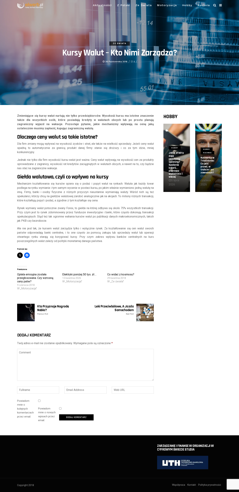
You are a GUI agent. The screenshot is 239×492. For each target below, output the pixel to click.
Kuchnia (204, 5)
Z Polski (123, 5)
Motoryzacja (167, 5)
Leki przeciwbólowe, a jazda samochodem (114, 310)
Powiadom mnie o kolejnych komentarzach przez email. (25, 408)
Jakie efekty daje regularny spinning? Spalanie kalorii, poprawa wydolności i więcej (176, 164)
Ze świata (143, 5)
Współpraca (178, 484)
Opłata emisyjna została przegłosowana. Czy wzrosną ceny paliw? (35, 278)
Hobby (187, 5)
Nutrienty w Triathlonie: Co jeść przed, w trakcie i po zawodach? (207, 165)
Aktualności (102, 5)
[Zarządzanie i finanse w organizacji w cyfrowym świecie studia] (182, 462)
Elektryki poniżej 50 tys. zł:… (79, 274)
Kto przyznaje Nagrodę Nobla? (53, 310)
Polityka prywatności (209, 484)
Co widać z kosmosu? (120, 274)
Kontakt (191, 484)
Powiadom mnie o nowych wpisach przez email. (47, 414)
